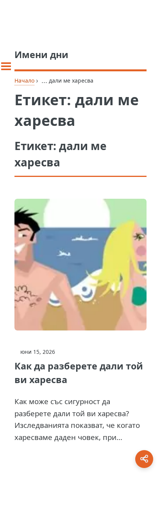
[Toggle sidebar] (6, 66)
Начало (24, 80)
